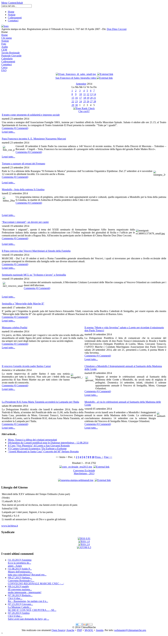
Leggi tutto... (8, 131)
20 (91, 97)
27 (91, 101)
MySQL (89, 630)
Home (11, 11)
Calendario (7, 58)
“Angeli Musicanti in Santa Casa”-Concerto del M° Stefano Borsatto (43, 451)
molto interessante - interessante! (24, 589)
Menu (4, 2)
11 (84, 94)
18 (84, 97)
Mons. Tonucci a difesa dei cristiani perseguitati (32, 439)
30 (76, 105)
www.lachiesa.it (9, 525)
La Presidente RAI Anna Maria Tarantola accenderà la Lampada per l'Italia (40, 401)
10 (80, 94)
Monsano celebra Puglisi (14, 327)
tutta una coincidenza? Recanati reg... (27, 571)
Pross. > (99, 457)
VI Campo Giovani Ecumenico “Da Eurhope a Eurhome (37, 448)
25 (84, 101)
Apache (70, 630)
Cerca (4, 67)
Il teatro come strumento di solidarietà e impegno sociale (31, 114)
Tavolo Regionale (10, 52)
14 (94, 94)
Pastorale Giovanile (11, 55)
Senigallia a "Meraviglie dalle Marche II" (23, 303)
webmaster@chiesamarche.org (130, 630)
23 (76, 101)
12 (88, 94)
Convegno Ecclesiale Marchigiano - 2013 (84, 472)
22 (73, 101)
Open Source (58, 630)
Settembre (81, 83)
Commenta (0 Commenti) (15, 128)
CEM (4, 49)
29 (73, 105)
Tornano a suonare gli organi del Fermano (23, 163)
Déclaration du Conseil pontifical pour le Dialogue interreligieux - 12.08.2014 (48, 442)
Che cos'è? (84, 111)
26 (88, 101)
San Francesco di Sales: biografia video (76, 77)
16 (76, 97)
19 (88, 97)
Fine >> (108, 457)
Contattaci (13, 20)
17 (80, 97)
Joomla (99, 630)
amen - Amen (20, 563)
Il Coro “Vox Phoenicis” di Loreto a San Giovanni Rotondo (39, 445)
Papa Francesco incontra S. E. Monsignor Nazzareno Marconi (34, 138)
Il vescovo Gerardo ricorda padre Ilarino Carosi (26, 366)
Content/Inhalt (15, 2)
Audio (4, 46)
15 (73, 97)
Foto (3, 43)
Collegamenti (15, 17)
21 (94, 97)
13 (91, 94)
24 (80, 101)
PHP (79, 630)
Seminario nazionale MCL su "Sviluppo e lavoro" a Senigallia (34, 274)
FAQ (4, 70)
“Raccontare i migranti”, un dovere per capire (25, 222)
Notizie (11, 14)
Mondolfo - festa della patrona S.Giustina (23, 189)
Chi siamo (6, 38)
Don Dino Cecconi (116, 29)
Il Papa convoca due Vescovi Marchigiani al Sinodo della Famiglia (36, 250)
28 (94, 101)
